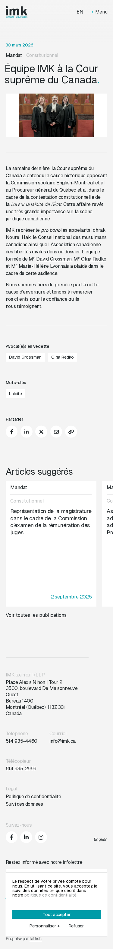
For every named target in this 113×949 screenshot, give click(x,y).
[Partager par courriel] (56, 432)
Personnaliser (44, 925)
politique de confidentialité (50, 895)
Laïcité (15, 393)
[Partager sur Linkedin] (26, 432)
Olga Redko (93, 259)
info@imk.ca (62, 741)
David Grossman (54, 259)
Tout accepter (56, 914)
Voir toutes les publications (36, 615)
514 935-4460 (21, 741)
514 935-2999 (21, 768)
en (80, 12)
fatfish (36, 938)
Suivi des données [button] (24, 804)
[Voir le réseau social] (12, 837)
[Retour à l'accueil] (17, 12)
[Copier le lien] (71, 432)
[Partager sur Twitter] (41, 432)
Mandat (14, 55)
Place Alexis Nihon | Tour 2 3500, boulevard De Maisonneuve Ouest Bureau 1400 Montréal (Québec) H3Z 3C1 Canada (42, 697)
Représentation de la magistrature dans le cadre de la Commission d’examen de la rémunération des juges (50, 521)
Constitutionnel (42, 55)
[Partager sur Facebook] (12, 432)
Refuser (76, 925)
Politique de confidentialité (33, 796)
